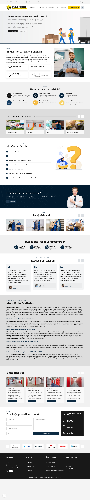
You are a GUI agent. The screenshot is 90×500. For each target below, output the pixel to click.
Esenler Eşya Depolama (13, 390)
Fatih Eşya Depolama (33, 390)
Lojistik (29, 132)
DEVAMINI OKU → (12, 401)
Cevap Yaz (12, 490)
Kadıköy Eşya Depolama (73, 390)
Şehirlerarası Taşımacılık (53, 132)
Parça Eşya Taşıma (71, 132)
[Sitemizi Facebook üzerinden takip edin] (7, 471)
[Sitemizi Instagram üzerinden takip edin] (12, 471)
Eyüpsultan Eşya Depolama (53, 390)
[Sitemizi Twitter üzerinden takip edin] (10, 471)
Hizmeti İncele (13, 31)
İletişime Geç (22, 31)
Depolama (10, 132)
